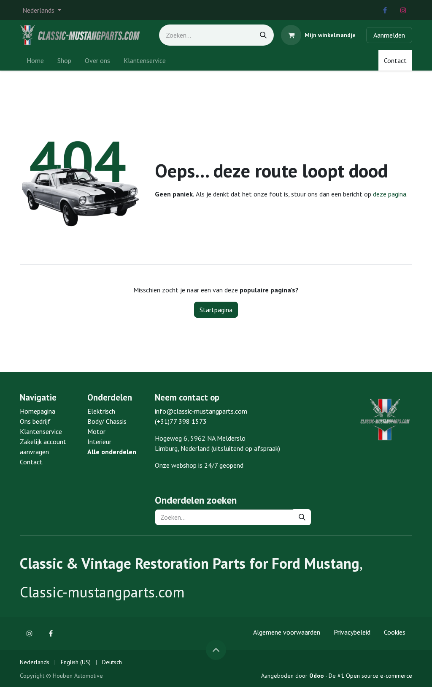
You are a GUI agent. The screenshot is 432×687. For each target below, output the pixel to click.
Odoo (317, 675)
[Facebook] (384, 10)
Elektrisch (101, 411)
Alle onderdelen (111, 451)
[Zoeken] (263, 35)
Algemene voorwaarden (286, 632)
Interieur (99, 441)
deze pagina (389, 194)
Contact (395, 60)
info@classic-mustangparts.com (201, 411)
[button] (216, 650)
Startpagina (216, 309)
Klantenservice (41, 431)
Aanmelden (389, 35)
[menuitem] (35, 60)
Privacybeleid (352, 632)
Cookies (394, 632)
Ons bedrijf (35, 421)
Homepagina (37, 411)
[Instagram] (403, 10)
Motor (96, 431)
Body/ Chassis (107, 421)
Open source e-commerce (379, 675)
